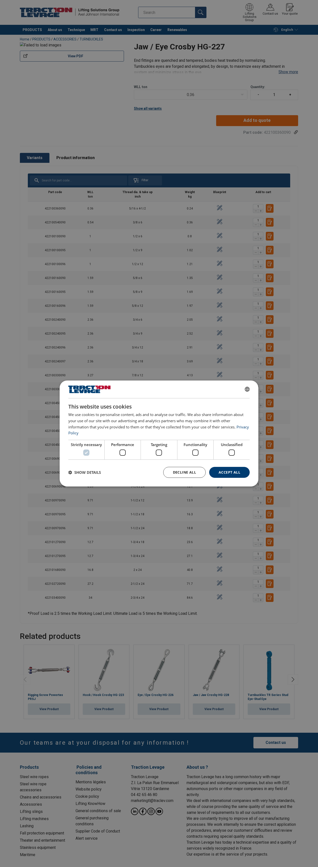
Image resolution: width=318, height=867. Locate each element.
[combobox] (247, 389)
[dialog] (159, 434)
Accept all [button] (229, 472)
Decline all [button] (184, 472)
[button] (84, 472)
